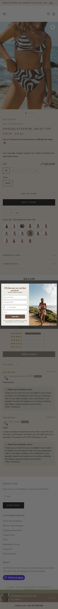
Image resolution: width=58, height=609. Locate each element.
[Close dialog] (55, 285)
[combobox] (5, 307)
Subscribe (15, 317)
